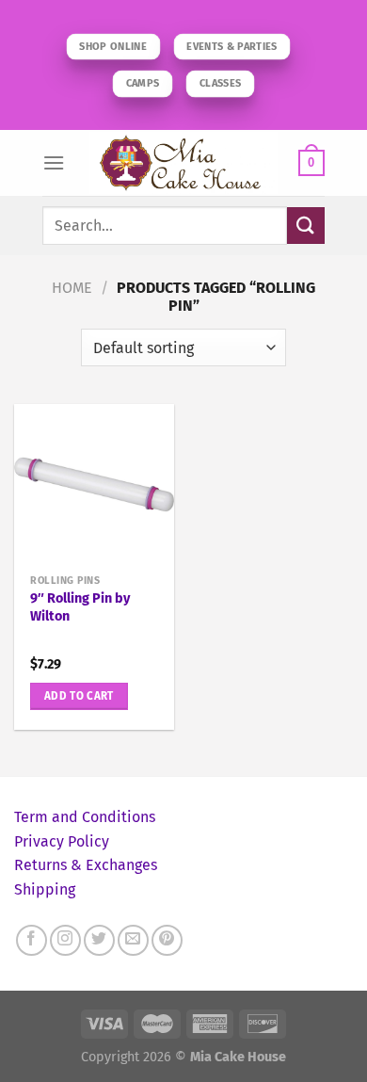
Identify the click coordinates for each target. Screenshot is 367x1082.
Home (72, 288)
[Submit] (306, 225)
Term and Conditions (84, 817)
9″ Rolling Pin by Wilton (80, 607)
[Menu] (53, 162)
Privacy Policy (61, 841)
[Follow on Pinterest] (167, 940)
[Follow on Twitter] (99, 940)
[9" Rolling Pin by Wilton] (94, 484)
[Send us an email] (133, 940)
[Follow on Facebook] (31, 940)
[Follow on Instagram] (65, 940)
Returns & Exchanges (85, 865)
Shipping (44, 889)
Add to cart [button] (79, 695)
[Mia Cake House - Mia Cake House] (183, 163)
